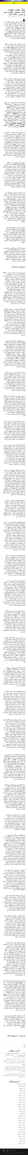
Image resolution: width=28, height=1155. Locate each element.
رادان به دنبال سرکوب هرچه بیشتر (15, 1059)
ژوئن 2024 (22, 1139)
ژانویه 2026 (22, 1100)
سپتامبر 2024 (21, 1132)
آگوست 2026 (21, 1084)
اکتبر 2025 (22, 1102)
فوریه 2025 (22, 1120)
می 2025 (22, 1114)
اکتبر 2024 (22, 1129)
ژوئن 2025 (22, 1111)
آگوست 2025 (21, 1107)
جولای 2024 (22, 1136)
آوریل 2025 (22, 1116)
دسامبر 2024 (21, 1125)
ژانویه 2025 (22, 1123)
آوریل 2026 (22, 1093)
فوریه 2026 (22, 1098)
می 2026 (22, 1091)
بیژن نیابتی (21, 16)
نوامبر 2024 (22, 1127)
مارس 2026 (21, 1095)
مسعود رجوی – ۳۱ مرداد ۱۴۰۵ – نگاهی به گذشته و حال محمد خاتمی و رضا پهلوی (14, 1062)
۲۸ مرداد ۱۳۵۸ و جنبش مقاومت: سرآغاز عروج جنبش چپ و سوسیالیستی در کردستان (14, 1075)
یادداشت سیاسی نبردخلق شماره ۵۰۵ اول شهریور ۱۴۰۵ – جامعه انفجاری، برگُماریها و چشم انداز (15, 1055)
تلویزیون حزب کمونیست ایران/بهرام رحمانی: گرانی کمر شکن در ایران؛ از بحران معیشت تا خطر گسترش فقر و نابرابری (14, 1069)
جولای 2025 (22, 1109)
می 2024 (22, 1141)
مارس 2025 (21, 1118)
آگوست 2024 (21, 1134)
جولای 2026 (22, 1086)
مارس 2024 (21, 1143)
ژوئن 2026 (22, 1088)
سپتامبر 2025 (21, 1104)
